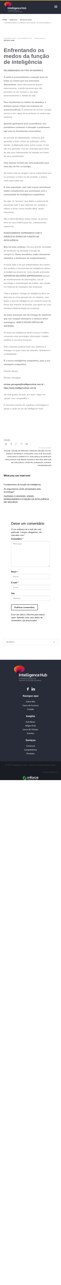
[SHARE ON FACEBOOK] (11, 444)
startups (29, 462)
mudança (31, 459)
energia (9, 454)
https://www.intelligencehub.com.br (20, 388)
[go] (54, 642)
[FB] (27, 689)
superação (38, 462)
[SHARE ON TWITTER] (6, 444)
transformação (44, 465)
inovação (47, 454)
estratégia (18, 454)
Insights (13, 20)
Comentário (17, 539)
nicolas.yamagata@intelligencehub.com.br (23, 384)
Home (4, 20)
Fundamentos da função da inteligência (22, 484)
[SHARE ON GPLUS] (16, 444)
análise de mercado (19, 451)
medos (23, 459)
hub (36, 454)
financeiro (28, 454)
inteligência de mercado (40, 456)
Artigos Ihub (26, 20)
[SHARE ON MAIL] (26, 444)
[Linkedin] (33, 689)
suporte (47, 462)
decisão (41, 451)
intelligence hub (12, 459)
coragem (33, 451)
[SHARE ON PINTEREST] (21, 444)
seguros (39, 459)
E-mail (14, 583)
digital (48, 451)
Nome (14, 572)
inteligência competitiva (18, 456)
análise (7, 451)
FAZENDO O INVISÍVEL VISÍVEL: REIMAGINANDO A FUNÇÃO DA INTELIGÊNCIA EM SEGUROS (26, 499)
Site (13, 593)
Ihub (40, 454)
